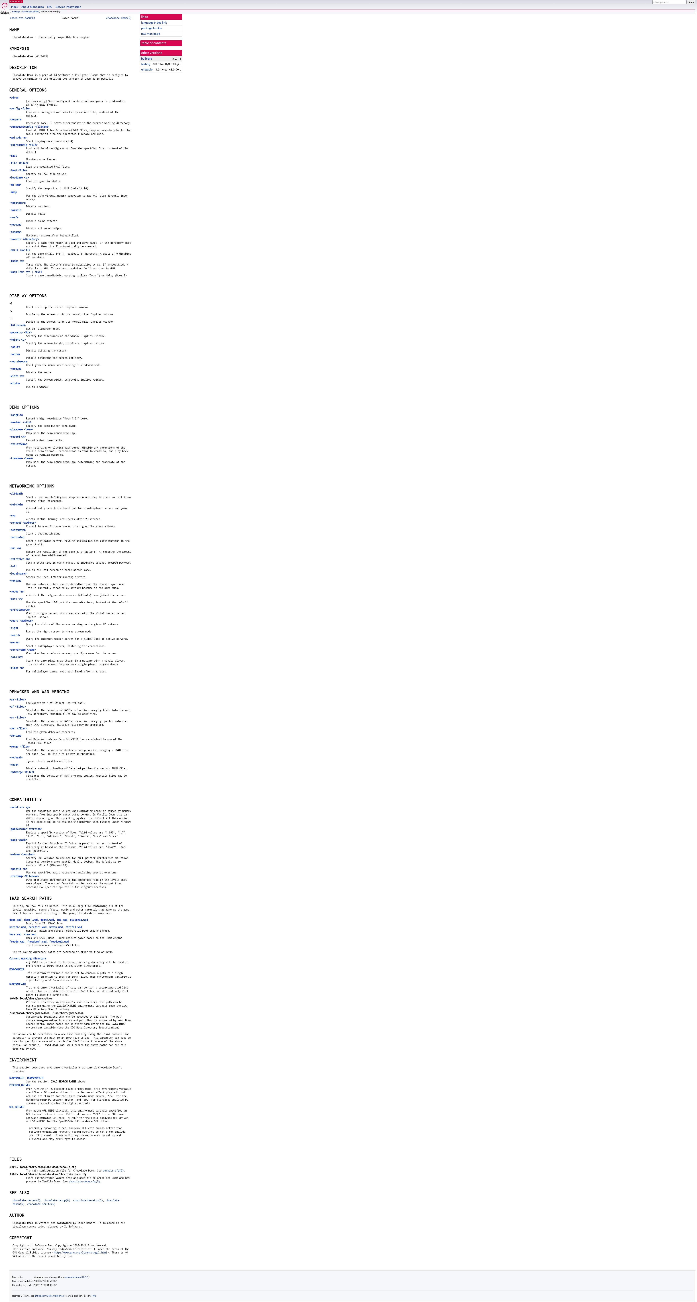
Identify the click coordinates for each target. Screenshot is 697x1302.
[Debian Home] (4, 7)
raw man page (150, 33)
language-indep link (154, 22)
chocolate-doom (30, 11)
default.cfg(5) (113, 1170)
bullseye (16, 11)
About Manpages (32, 7)
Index (14, 7)
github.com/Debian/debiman (49, 1296)
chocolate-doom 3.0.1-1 (76, 1277)
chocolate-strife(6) (41, 1203)
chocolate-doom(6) (22, 17)
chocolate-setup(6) (57, 1200)
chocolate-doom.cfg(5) (84, 1181)
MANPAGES (16, 1)
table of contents (154, 43)
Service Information (68, 7)
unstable (146, 69)
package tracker (151, 28)
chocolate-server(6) (27, 1200)
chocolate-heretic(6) (88, 1200)
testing (145, 64)
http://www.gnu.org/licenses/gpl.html (80, 1252)
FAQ (49, 7)
